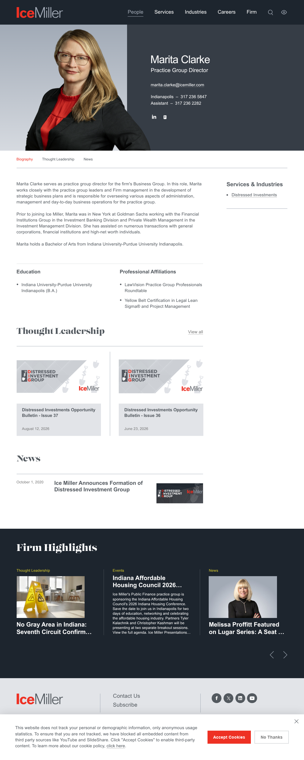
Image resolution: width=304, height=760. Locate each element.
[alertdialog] (152, 737)
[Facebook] (216, 698)
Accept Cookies (229, 737)
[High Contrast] (284, 12)
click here (116, 746)
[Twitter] (228, 698)
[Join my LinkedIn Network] (154, 117)
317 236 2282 (188, 103)
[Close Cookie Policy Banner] (296, 721)
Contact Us (126, 696)
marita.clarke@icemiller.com (177, 85)
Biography (25, 159)
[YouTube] (252, 698)
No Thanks (272, 737)
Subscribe (125, 705)
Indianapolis (162, 97)
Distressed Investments (254, 195)
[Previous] (272, 655)
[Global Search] (270, 12)
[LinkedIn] (240, 698)
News (88, 159)
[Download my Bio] (165, 117)
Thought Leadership (58, 159)
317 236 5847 (193, 97)
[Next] (285, 655)
